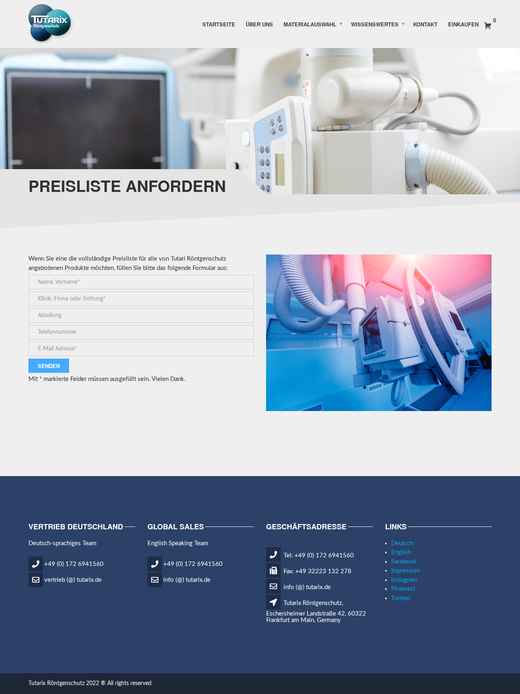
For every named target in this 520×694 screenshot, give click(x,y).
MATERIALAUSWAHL (310, 24)
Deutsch (402, 543)
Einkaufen (463, 24)
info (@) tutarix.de (186, 580)
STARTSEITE (218, 24)
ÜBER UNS (259, 24)
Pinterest (403, 589)
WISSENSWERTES (375, 24)
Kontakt (425, 24)
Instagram (404, 580)
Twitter (400, 598)
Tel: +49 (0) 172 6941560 (318, 556)
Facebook (404, 562)
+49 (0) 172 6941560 (74, 564)
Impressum (405, 571)
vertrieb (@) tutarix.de (73, 580)
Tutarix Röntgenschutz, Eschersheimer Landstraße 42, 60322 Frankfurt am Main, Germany (316, 612)
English (401, 552)
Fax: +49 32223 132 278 (316, 571)
